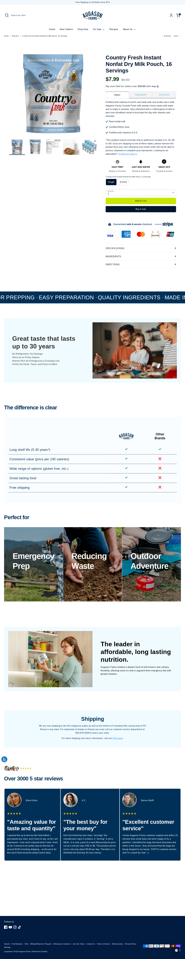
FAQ (26, 944)
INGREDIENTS (113, 256)
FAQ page (118, 738)
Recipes (113, 29)
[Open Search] (6, 15)
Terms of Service (103, 944)
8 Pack (123, 182)
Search (7, 944)
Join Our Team (78, 944)
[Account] (171, 15)
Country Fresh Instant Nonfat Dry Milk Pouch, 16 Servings (44, 36)
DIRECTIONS (113, 264)
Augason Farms (24, 952)
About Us (128, 29)
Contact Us (90, 944)
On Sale (97, 29)
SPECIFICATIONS (115, 248)
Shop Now (82, 29)
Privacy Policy (130, 944)
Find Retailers (17, 944)
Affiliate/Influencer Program (40, 944)
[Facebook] (5, 927)
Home (52, 29)
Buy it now (141, 209)
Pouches (15, 36)
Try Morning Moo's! (127, 154)
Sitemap (7, 947)
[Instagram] (15, 927)
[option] (53, 94)
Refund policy (117, 944)
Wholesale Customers (62, 944)
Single (111, 182)
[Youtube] (10, 927)
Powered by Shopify (39, 952)
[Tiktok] (19, 927)
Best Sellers (66, 29)
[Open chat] (176, 950)
